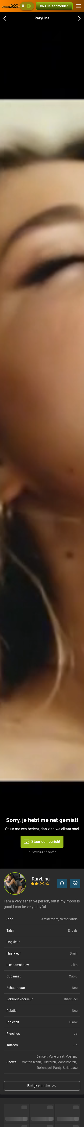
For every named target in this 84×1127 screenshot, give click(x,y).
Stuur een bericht (45, 841)
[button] (62, 883)
